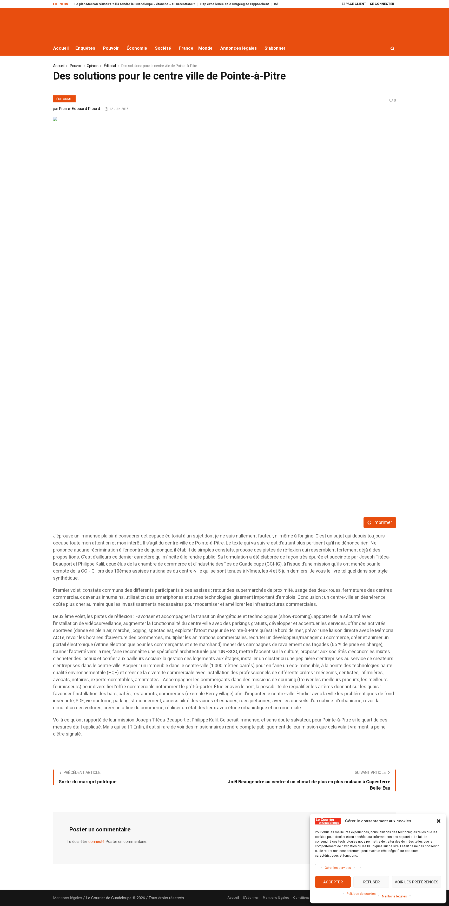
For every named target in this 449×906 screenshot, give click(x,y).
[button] (438, 821)
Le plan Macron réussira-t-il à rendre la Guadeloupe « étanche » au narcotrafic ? (119, 4)
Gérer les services (338, 867)
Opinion (92, 66)
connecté (96, 841)
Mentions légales (394, 896)
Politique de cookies (361, 893)
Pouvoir (76, 66)
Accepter (333, 882)
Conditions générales (309, 897)
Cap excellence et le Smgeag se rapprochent (218, 4)
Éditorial (110, 66)
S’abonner (251, 897)
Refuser (371, 882)
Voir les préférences (416, 882)
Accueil (58, 66)
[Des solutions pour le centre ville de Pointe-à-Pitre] (203, 311)
